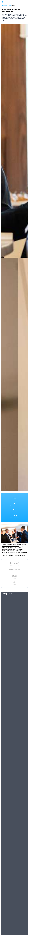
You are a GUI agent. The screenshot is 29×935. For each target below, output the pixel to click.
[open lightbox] (14, 533)
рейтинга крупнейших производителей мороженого (14, 545)
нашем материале (20, 555)
